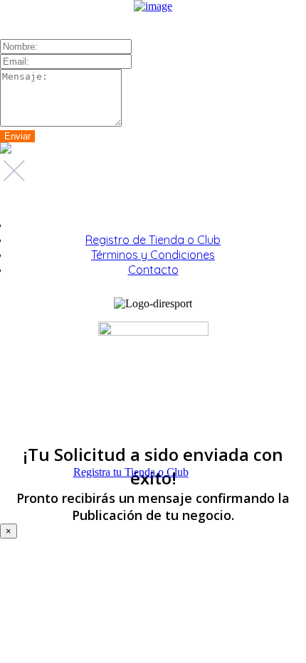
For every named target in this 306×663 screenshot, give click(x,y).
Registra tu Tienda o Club (131, 472)
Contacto (153, 269)
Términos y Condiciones (153, 255)
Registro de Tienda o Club (153, 240)
